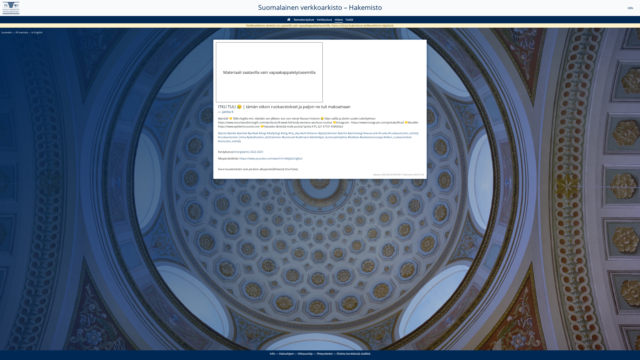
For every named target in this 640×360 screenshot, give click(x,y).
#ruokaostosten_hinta (232, 137)
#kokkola (353, 137)
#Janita (222, 133)
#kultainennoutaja (371, 137)
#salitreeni (302, 137)
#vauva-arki (370, 133)
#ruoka (383, 133)
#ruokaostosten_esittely (403, 133)
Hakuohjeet (286, 354)
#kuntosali (288, 137)
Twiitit (349, 20)
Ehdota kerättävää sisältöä (353, 354)
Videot (339, 20)
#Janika (231, 133)
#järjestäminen (327, 133)
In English (37, 32)
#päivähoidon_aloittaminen (263, 137)
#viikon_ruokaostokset (397, 137)
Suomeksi (6, 32)
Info (630, 8)
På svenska (22, 32)
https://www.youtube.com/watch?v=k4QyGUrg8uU (271, 158)
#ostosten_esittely (229, 141)
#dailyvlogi (273, 133)
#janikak (253, 133)
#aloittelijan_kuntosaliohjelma (328, 137)
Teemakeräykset (304, 20)
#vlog (284, 133)
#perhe (342, 133)
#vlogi (262, 133)
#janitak (242, 133)
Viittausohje (305, 354)
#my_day (294, 133)
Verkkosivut (324, 20)
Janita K (228, 112)
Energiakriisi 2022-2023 (248, 152)
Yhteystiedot (325, 354)
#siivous (312, 133)
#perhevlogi (355, 133)
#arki (303, 133)
